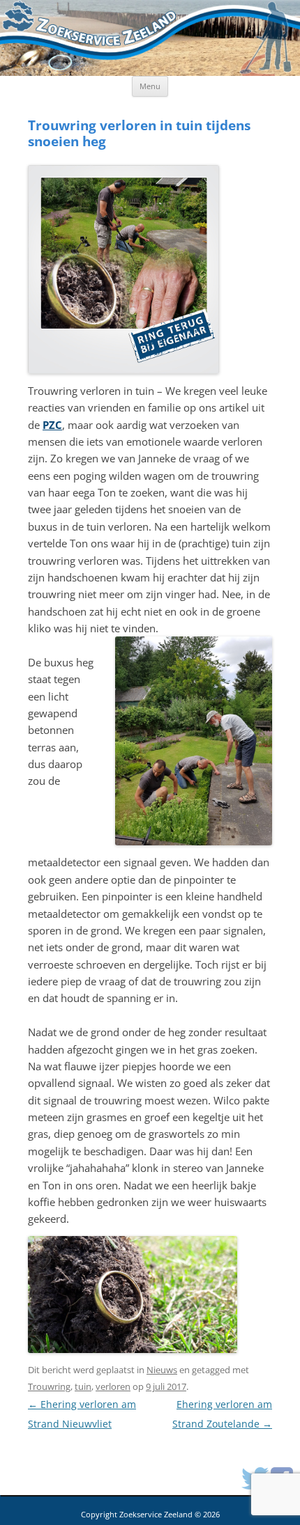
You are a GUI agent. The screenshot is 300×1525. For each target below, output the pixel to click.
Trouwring (49, 1386)
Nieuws (162, 1369)
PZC (52, 425)
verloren (113, 1386)
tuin (83, 1386)
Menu (150, 86)
